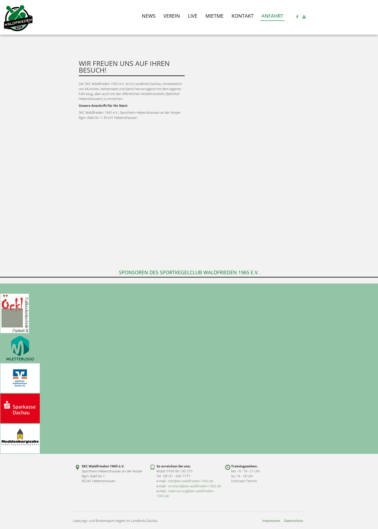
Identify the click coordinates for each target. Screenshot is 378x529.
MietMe (214, 15)
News (149, 15)
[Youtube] (304, 16)
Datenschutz (293, 520)
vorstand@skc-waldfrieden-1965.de (194, 486)
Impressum (271, 520)
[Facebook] (297, 16)
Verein (171, 15)
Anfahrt (272, 15)
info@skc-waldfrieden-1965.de (190, 481)
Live (192, 15)
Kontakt (243, 15)
